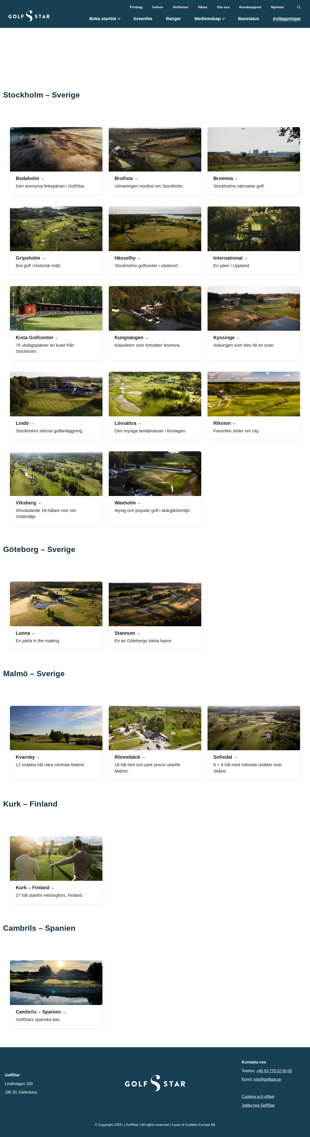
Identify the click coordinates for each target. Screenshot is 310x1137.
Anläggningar (287, 18)
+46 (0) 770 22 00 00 (274, 1071)
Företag (136, 7)
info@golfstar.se (267, 1079)
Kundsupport (250, 7)
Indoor (157, 7)
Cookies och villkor (258, 1097)
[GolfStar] (29, 16)
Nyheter (277, 7)
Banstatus (248, 18)
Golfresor (180, 7)
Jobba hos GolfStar (258, 1105)
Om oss (223, 7)
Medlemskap (207, 18)
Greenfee (142, 18)
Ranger (173, 18)
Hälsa (202, 7)
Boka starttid (102, 18)
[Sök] (299, 7)
